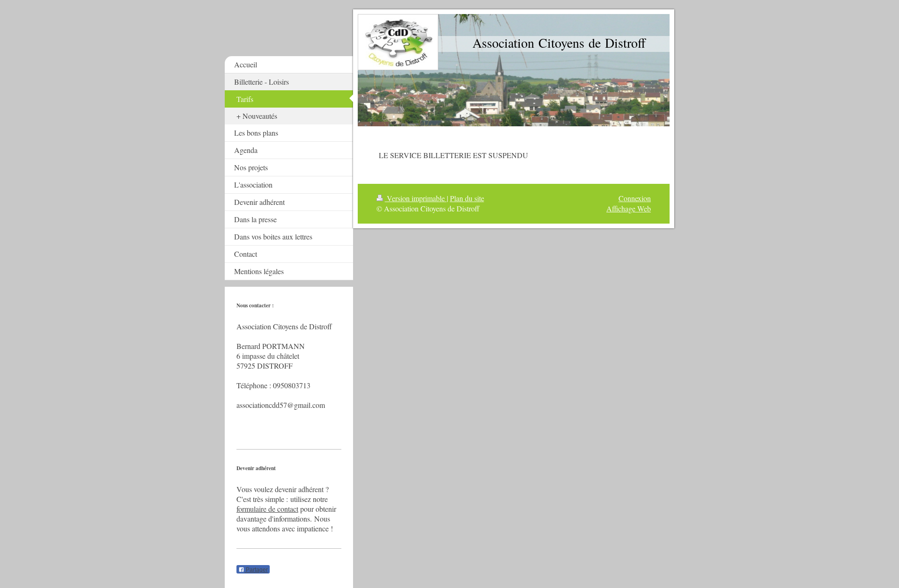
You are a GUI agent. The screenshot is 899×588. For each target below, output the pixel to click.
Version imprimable (416, 198)
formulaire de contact (267, 509)
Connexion (635, 198)
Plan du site (467, 198)
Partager (256, 569)
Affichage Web (628, 208)
